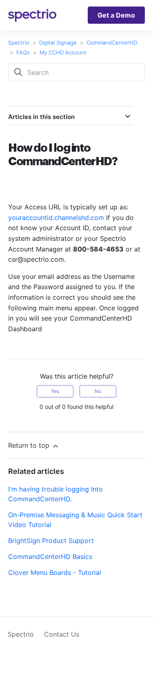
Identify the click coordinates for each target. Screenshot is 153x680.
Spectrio (18, 42)
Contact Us (61, 634)
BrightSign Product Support (51, 540)
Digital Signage (58, 42)
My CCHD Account (63, 52)
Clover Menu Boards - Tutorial (54, 572)
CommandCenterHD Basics (50, 556)
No (98, 391)
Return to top (29, 445)
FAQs (23, 52)
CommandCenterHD (111, 42)
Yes (55, 391)
